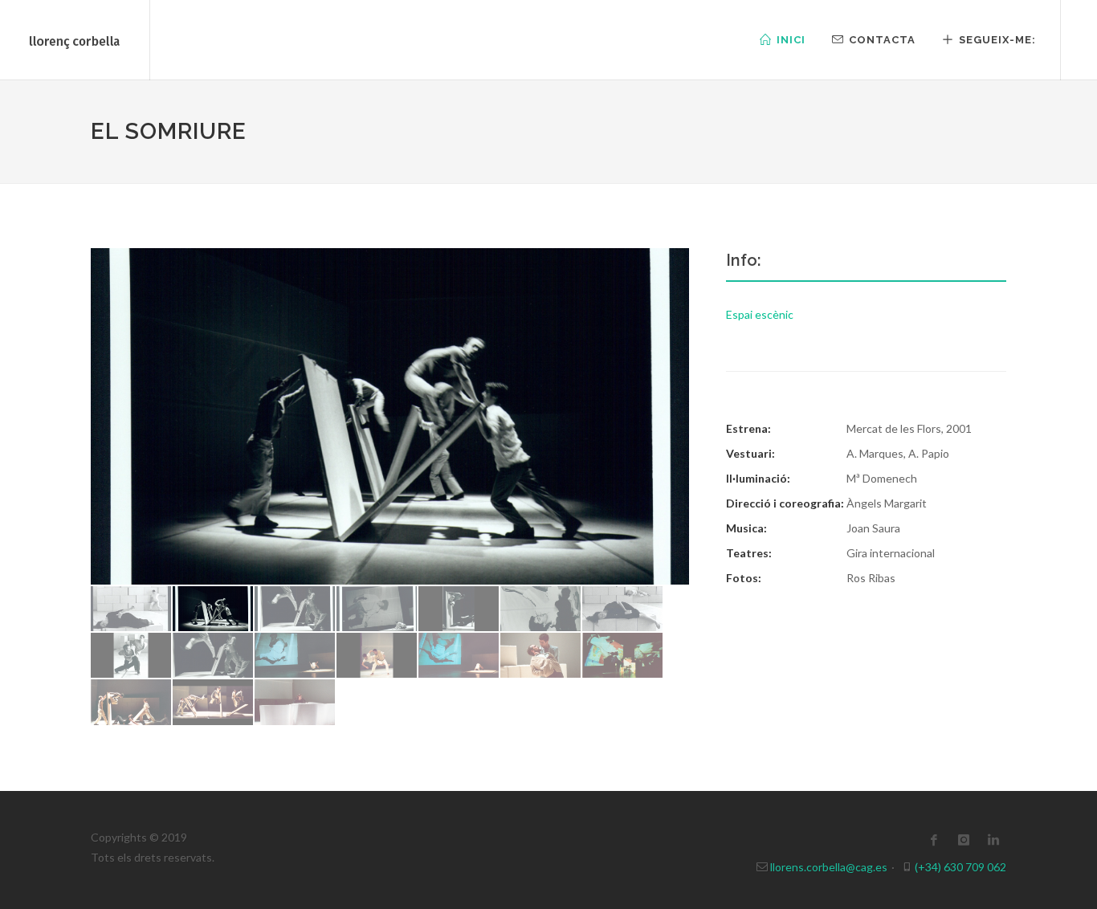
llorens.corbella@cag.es (827, 867)
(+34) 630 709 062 (959, 867)
